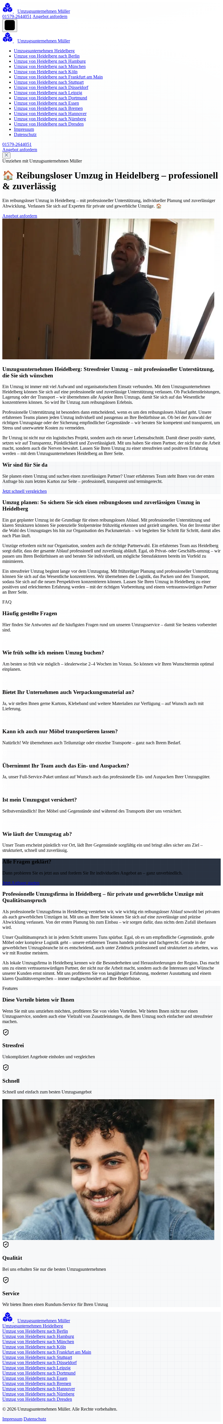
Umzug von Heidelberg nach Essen (46, 103)
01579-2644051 (17, 16)
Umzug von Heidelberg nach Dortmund (50, 97)
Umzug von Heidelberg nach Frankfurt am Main (58, 76)
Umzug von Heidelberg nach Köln (46, 71)
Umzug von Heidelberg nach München (50, 66)
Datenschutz (25, 134)
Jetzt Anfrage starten (20, 882)
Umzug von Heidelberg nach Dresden (49, 124)
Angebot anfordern (50, 16)
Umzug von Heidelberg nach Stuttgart (49, 82)
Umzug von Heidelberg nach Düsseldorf (51, 87)
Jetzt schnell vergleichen (24, 491)
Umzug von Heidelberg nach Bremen (48, 108)
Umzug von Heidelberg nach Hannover (50, 113)
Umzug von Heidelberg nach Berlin (47, 55)
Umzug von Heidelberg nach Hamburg (50, 61)
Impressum (24, 129)
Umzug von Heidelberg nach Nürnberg (50, 118)
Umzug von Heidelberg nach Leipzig (48, 92)
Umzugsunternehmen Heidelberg (44, 50)
